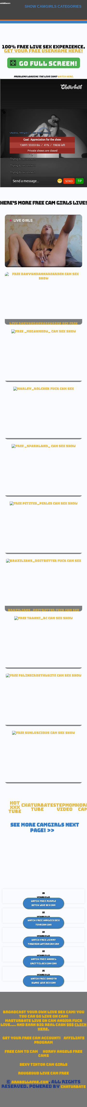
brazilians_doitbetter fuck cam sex (43, 610)
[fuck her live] (43, 389)
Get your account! (31, 1038)
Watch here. (65, 76)
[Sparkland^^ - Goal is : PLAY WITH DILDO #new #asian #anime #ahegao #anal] (44, 446)
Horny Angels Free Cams (60, 1053)
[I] (43, 331)
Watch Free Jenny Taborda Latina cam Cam (43, 942)
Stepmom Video (64, 807)
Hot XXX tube (14, 807)
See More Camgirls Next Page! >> (44, 827)
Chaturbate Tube (37, 807)
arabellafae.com (5, 3)
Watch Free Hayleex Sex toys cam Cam (44, 922)
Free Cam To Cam (21, 1051)
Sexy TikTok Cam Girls (43, 1064)
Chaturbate (73, 1086)
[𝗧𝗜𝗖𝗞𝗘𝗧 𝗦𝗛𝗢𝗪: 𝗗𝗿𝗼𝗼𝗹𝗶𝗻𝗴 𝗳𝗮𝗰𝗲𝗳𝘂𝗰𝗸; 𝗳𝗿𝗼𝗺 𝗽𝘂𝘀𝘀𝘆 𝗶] (43, 278)
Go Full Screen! (46, 63)
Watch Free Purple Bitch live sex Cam (43, 903)
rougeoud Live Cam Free (43, 1073)
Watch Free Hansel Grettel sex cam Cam (43, 961)
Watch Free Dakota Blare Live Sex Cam (44, 980)
